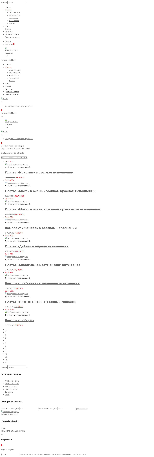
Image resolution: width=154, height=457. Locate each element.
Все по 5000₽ (14, 21)
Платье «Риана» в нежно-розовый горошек (40, 302)
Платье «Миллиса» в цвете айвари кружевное (42, 265)
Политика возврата (12, 37)
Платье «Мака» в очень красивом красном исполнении (50, 191)
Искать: (4, 2)
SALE (7, 395)
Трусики (12, 23)
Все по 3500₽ (14, 18)
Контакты (8, 32)
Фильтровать (82, 409)
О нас (7, 26)
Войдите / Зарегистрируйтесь (19, 106)
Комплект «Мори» (19, 320)
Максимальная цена (47, 409)
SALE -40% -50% (14, 12)
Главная (8, 7)
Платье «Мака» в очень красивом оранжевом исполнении (52, 209)
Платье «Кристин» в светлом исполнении (39, 172)
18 (6, 360)
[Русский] (4, 99)
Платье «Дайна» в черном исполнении (37, 246)
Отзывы (8, 29)
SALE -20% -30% (14, 15)
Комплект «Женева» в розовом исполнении (41, 228)
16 (6, 354)
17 (6, 357)
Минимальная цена (10, 409)
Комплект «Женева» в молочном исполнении (42, 283)
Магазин (8, 10)
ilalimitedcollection (9, 414)
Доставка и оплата (12, 34)
